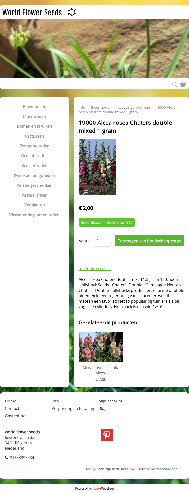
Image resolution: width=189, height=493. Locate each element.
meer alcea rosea (95, 268)
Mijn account (110, 401)
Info (82, 107)
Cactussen (34, 136)
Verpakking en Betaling (73, 408)
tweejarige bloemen (133, 107)
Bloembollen (34, 106)
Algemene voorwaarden (158, 469)
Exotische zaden (34, 146)
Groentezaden (34, 155)
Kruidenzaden (34, 165)
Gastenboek (16, 415)
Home (10, 401)
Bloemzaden (34, 116)
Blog (102, 408)
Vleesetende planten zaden (34, 214)
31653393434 (22, 457)
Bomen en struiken (34, 126)
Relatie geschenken (34, 185)
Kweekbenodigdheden (34, 175)
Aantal (85, 241)
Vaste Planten (34, 195)
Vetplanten (34, 205)
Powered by (94, 488)
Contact (12, 408)
